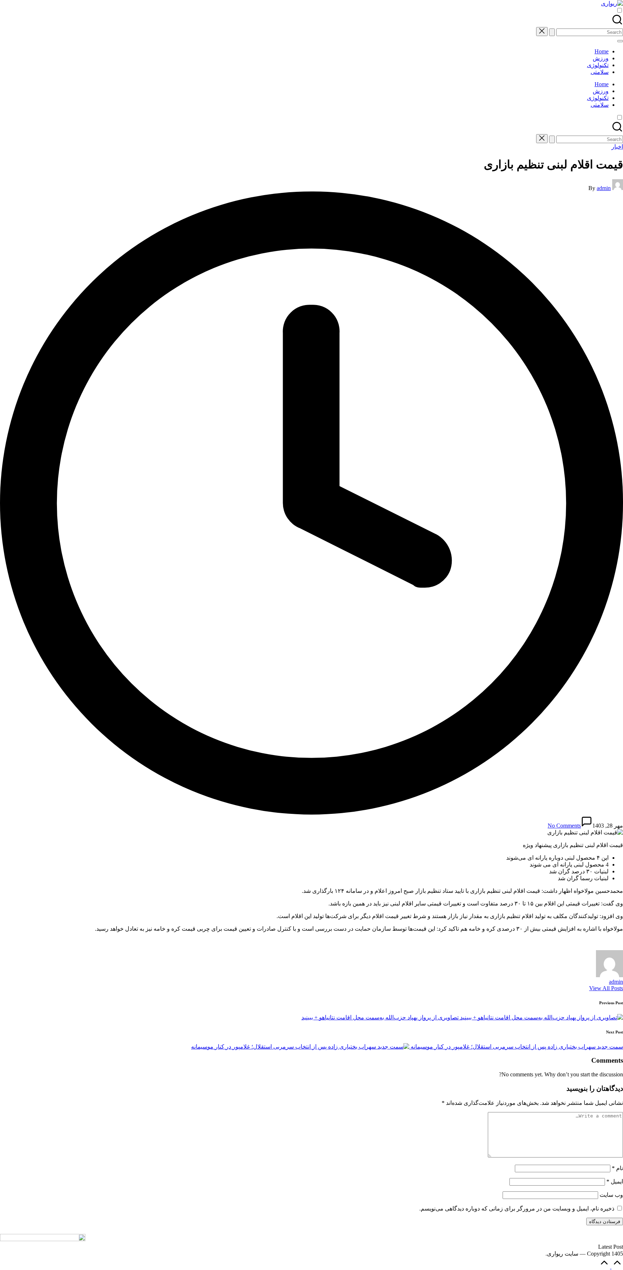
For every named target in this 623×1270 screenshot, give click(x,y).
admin (616, 982)
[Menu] (620, 41)
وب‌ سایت (611, 1195)
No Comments (564, 826)
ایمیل (614, 1181)
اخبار (617, 147)
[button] (552, 32)
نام (617, 1168)
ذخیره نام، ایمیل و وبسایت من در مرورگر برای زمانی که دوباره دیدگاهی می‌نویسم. (516, 1208)
